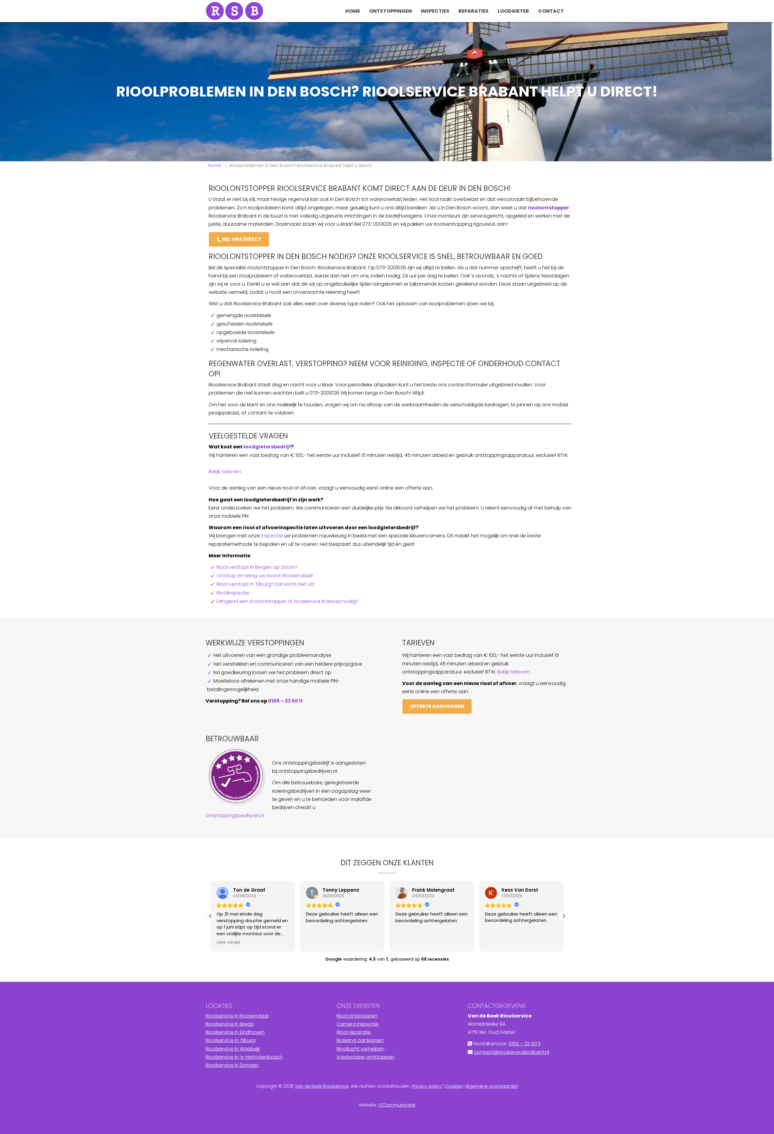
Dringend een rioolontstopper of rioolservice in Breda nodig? (287, 601)
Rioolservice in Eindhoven (235, 1032)
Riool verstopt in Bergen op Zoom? (257, 567)
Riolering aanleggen (360, 1040)
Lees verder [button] (228, 942)
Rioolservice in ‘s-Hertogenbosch (244, 1057)
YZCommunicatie (396, 1105)
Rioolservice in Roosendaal (237, 1015)
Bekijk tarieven (225, 471)
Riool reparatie (354, 1032)
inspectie (272, 535)
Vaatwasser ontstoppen (366, 1057)
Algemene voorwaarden (492, 1086)
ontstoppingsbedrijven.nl (235, 815)
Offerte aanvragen (437, 706)
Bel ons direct (241, 239)
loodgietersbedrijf (267, 446)
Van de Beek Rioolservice (322, 1086)
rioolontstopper (548, 207)
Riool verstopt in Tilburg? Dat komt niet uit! (265, 584)
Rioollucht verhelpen (360, 1048)
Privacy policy (426, 1086)
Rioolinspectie (232, 592)
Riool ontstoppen (357, 1015)
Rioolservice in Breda (230, 1024)
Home (214, 165)
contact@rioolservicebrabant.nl (511, 1052)
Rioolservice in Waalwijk (233, 1048)
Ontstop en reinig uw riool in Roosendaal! (264, 575)
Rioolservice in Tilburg (230, 1040)
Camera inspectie (358, 1024)
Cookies (453, 1086)
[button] (563, 916)
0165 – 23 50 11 (285, 700)
